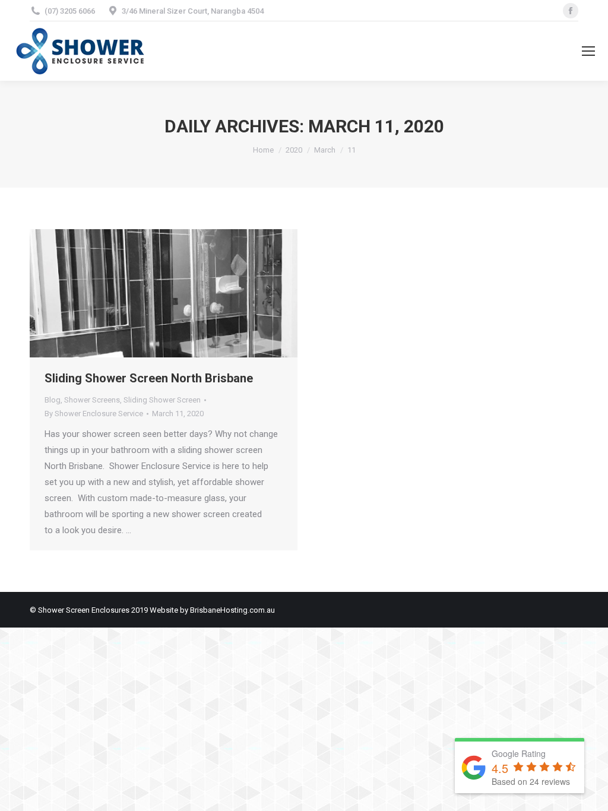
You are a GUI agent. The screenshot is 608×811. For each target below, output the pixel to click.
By (94, 413)
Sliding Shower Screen (162, 399)
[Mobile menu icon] (588, 51)
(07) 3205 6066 (70, 11)
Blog (53, 399)
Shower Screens (92, 399)
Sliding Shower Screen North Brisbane (149, 378)
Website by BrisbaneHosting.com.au (212, 610)
